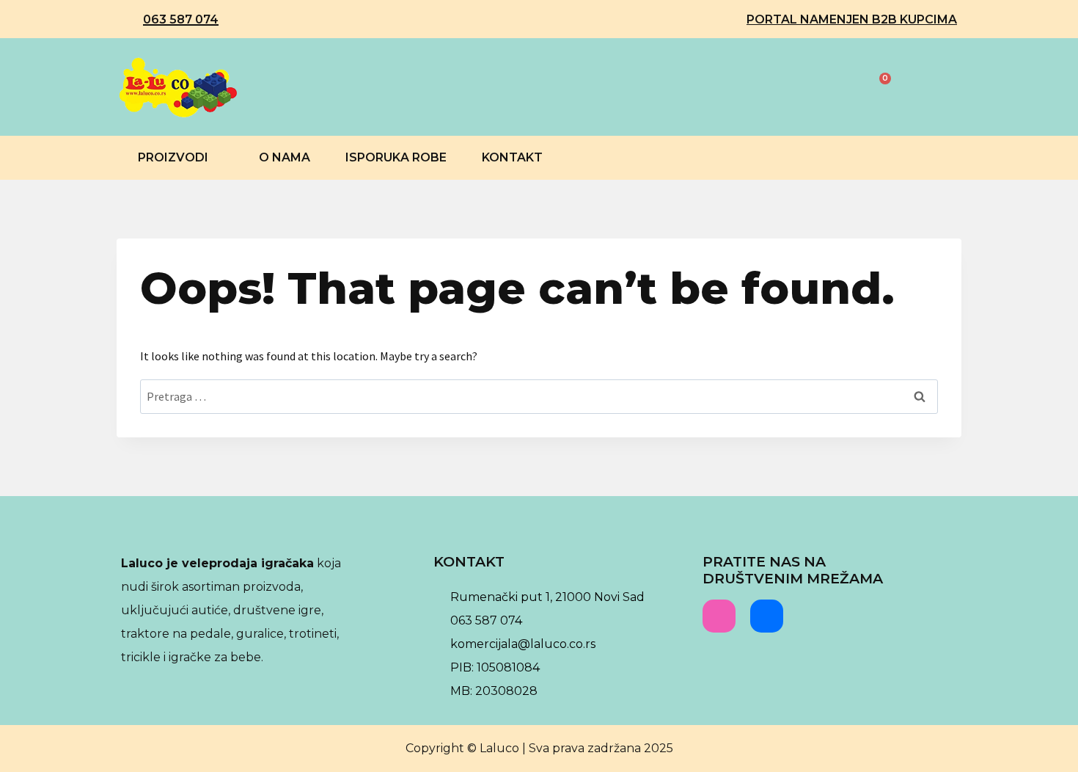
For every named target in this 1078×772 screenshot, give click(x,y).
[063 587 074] (128, 19)
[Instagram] (719, 616)
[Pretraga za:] (539, 396)
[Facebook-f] (766, 616)
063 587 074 (181, 19)
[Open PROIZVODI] (218, 158)
